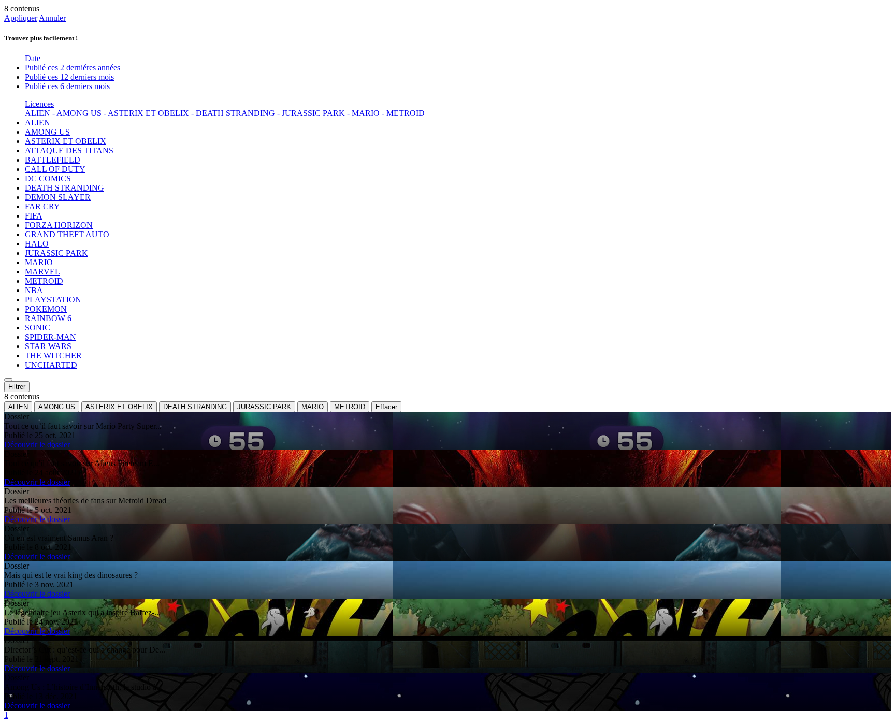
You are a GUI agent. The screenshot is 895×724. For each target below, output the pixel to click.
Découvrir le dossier (37, 444)
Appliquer (20, 17)
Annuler (52, 17)
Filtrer (16, 386)
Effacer (386, 407)
